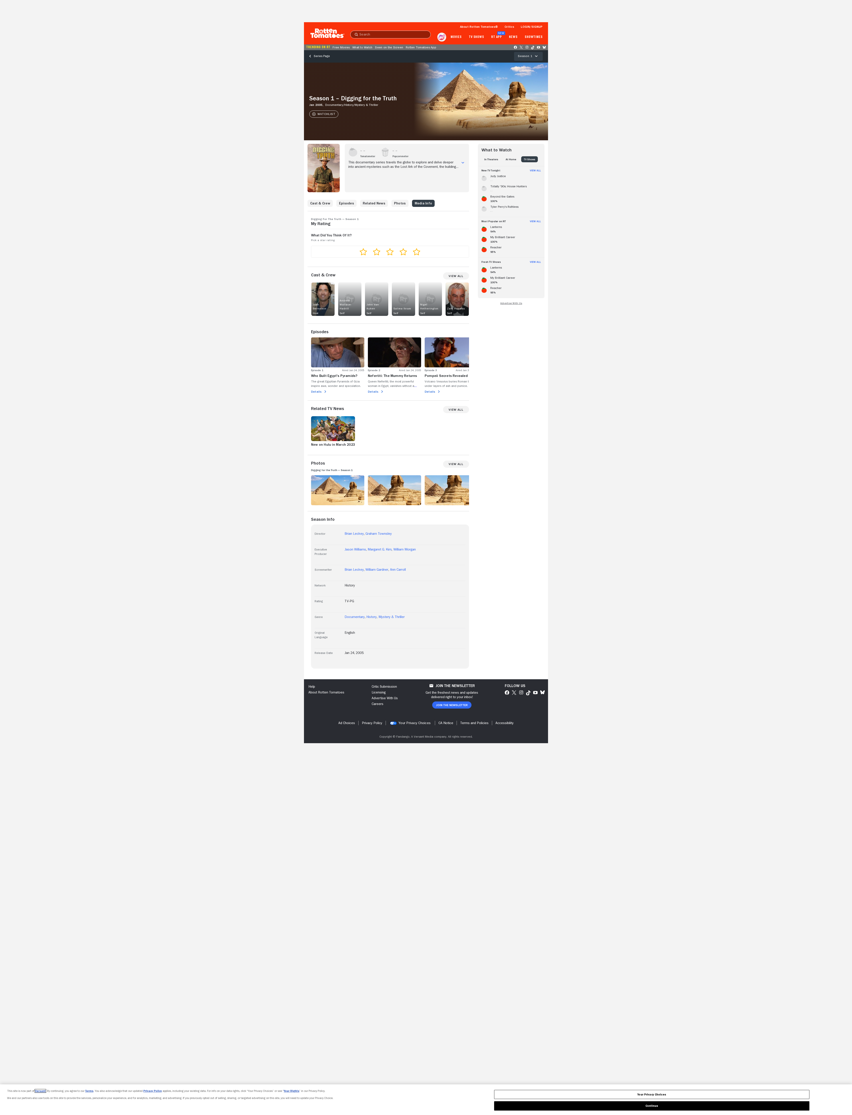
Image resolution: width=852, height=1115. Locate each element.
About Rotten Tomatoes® (479, 26)
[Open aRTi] (442, 37)
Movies (456, 37)
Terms (89, 1090)
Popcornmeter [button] (400, 156)
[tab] (491, 159)
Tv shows (476, 37)
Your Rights (291, 1090)
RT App (496, 37)
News (513, 37)
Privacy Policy (152, 1090)
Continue (651, 1105)
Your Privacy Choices (414, 723)
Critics (509, 26)
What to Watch (362, 47)
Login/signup (531, 26)
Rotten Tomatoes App (421, 47)
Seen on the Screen (389, 47)
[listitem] (511, 177)
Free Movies (341, 47)
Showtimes (534, 37)
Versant (40, 1090)
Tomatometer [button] (367, 156)
